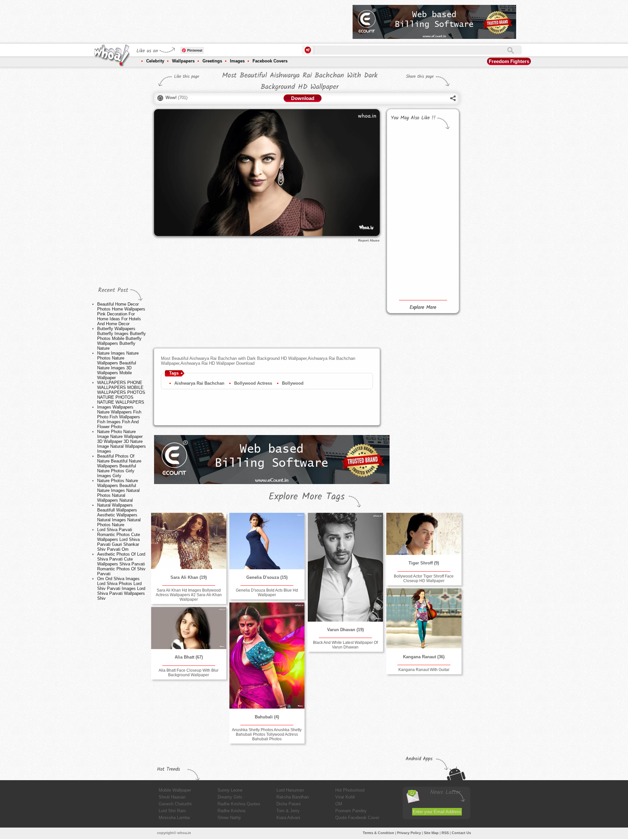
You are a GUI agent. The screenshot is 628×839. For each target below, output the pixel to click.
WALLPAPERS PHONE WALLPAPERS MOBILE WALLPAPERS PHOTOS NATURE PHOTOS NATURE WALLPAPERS (121, 392)
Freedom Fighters (509, 61)
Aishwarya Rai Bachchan (199, 383)
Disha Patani (288, 803)
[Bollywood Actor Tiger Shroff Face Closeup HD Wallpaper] (424, 534)
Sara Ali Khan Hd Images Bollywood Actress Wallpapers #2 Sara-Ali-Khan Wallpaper (189, 595)
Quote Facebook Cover (357, 817)
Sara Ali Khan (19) (188, 577)
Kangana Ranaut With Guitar (423, 669)
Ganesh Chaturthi (175, 803)
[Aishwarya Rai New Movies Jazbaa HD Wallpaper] (406, 197)
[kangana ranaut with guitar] (424, 618)
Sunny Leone (230, 790)
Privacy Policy (409, 833)
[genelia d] (267, 541)
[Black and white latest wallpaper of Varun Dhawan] (345, 567)
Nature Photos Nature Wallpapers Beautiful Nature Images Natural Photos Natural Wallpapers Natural (118, 490)
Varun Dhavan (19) (345, 629)
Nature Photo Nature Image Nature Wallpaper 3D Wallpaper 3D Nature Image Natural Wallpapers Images (121, 441)
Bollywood (293, 383)
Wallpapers (183, 61)
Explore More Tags (307, 497)
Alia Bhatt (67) (189, 657)
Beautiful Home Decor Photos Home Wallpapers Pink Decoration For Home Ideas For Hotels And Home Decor (121, 314)
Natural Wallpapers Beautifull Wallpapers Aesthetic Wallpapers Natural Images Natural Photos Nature (119, 515)
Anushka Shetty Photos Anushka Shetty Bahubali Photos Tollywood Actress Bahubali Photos (267, 734)
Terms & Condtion (378, 833)
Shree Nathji (229, 817)
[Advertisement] (229, 19)
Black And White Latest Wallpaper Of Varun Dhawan (345, 644)
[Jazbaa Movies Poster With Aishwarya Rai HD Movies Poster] (439, 196)
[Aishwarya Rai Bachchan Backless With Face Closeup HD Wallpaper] (439, 285)
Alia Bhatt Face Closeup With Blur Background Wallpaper (188, 672)
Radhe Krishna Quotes (239, 803)
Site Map (431, 833)
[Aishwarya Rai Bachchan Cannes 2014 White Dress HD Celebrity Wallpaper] (406, 251)
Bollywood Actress (253, 383)
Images (237, 61)
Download (302, 98)
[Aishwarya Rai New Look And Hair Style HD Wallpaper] (406, 284)
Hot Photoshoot (350, 790)
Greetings (212, 61)
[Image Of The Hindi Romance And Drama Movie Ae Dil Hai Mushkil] (439, 174)
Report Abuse (369, 240)
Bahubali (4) (267, 716)
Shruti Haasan (172, 797)
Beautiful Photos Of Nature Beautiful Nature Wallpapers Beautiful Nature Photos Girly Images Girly (119, 466)
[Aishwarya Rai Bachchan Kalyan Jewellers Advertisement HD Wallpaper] (406, 218)
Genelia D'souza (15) (267, 577)
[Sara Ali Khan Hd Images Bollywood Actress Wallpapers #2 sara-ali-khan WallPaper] (188, 541)
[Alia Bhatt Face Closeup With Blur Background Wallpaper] (188, 628)
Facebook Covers (270, 61)
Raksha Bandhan (292, 797)
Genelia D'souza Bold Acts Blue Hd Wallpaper (267, 592)
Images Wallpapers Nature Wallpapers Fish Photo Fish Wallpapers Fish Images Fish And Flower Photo (119, 417)
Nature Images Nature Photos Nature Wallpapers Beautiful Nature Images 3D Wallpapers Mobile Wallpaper (118, 365)
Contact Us (461, 833)
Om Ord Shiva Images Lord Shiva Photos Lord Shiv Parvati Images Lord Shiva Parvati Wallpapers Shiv (121, 588)
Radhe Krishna (231, 810)
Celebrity (155, 61)
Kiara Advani (288, 817)
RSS (445, 833)
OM (338, 803)
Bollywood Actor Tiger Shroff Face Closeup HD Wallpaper (424, 578)
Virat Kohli (345, 797)
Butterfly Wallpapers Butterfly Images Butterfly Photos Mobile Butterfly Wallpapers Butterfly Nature (121, 338)
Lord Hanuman (290, 790)
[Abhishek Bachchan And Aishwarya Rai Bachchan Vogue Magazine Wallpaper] (439, 218)
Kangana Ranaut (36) (424, 656)
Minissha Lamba (174, 817)
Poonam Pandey (351, 810)
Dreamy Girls (230, 797)
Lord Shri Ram (172, 810)
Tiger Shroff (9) (424, 563)
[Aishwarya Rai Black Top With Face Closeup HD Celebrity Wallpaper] (439, 252)
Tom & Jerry (288, 810)
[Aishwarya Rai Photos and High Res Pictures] (406, 147)
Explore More (423, 307)
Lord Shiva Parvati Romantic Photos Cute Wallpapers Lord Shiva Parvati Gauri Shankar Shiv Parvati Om (118, 539)
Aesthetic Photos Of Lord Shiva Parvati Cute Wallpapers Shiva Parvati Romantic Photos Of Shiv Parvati (121, 564)
